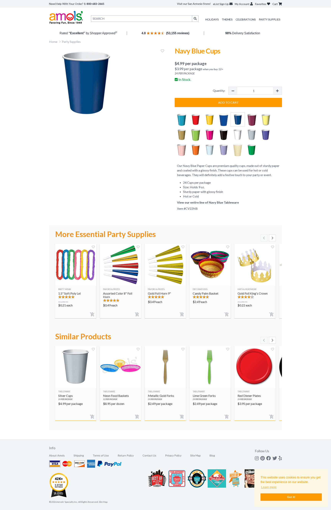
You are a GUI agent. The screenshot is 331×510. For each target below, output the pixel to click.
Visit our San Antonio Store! (194, 3)
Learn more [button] (269, 487)
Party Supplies (269, 19)
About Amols (57, 455)
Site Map (195, 455)
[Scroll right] (272, 238)
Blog (212, 455)
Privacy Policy (173, 455)
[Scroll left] (264, 238)
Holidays (212, 19)
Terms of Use (101, 455)
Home (53, 41)
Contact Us (149, 455)
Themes (227, 19)
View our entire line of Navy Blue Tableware (208, 202)
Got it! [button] (291, 497)
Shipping (79, 455)
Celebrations (246, 19)
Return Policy (126, 455)
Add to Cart (228, 102)
